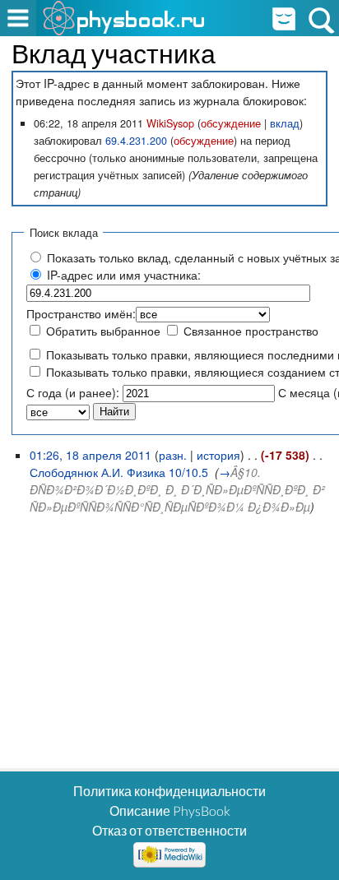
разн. (173, 455)
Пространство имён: (81, 313)
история (218, 455)
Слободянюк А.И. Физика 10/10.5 (119, 472)
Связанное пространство (250, 330)
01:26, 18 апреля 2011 (90, 455)
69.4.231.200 (136, 140)
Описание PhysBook (169, 810)
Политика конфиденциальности (169, 791)
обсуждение (231, 123)
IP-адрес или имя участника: (124, 274)
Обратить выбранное (103, 330)
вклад (285, 123)
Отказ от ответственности (169, 830)
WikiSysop (170, 123)
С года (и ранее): (72, 392)
